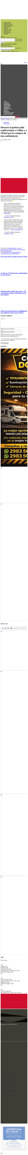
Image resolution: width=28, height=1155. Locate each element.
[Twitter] (8, 145)
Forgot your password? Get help (8, 44)
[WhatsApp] (20, 145)
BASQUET (6, 111)
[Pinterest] (14, 145)
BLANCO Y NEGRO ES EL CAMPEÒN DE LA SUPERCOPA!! (11, 253)
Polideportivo (8, 108)
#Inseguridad (7, 213)
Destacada (6, 118)
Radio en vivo (7, 31)
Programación (7, 22)
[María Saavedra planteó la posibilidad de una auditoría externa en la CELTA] (9, 308)
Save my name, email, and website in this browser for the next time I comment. (14, 339)
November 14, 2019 (9, 217)
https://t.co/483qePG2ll (16, 229)
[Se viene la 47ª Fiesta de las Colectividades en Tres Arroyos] (9, 270)
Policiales (6, 107)
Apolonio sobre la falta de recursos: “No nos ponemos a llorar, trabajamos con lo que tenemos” (13, 292)
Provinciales (7, 105)
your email (17, 48)
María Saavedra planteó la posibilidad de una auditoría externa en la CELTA (14, 312)
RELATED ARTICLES (7, 256)
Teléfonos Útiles (8, 24)
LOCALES (6, 103)
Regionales (7, 104)
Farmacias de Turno (8, 25)
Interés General (8, 114)
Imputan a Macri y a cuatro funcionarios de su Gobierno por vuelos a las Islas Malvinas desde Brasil (13, 249)
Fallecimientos (7, 26)
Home (2, 118)
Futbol (5, 110)
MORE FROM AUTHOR (20, 256)
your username (18, 39)
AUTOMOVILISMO (9, 112)
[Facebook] (3, 145)
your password (18, 40)
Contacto (6, 28)
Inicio (5, 101)
